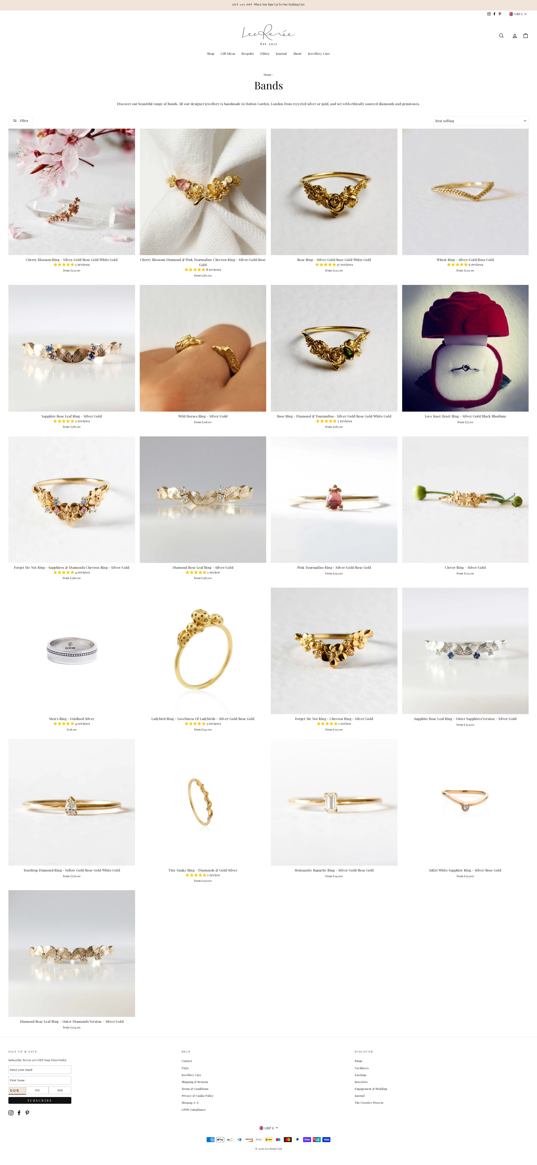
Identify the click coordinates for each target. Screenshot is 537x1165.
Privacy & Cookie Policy (198, 1095)
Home (268, 74)
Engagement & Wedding (371, 1089)
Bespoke (247, 53)
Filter (23, 120)
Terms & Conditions (195, 1089)
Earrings (360, 1075)
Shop (211, 53)
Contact (187, 1061)
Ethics (264, 53)
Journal (281, 53)
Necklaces (362, 1068)
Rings (358, 1061)
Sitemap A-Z (190, 1102)
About (297, 53)
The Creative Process (369, 1102)
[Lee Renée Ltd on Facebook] (19, 1112)
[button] (64, 264)
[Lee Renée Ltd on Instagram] (10, 1112)
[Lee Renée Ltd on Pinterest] (27, 1112)
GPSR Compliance (194, 1109)
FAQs (185, 1068)
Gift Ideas (228, 53)
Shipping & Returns (195, 1082)
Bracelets (361, 1082)
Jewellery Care (319, 53)
